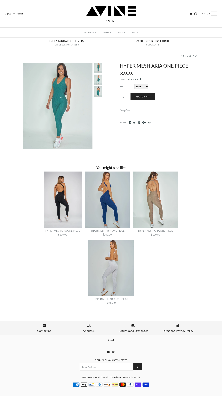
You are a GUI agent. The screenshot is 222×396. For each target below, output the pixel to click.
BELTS (135, 32)
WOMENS (90, 32)
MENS (107, 32)
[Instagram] (195, 14)
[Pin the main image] (139, 122)
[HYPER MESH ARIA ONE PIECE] (57, 64)
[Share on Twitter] (134, 122)
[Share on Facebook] (130, 122)
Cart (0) (206, 13)
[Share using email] (149, 122)
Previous (186, 56)
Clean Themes (116, 377)
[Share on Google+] (144, 122)
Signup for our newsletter (111, 360)
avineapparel (134, 78)
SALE (121, 32)
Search (111, 340)
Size (122, 86)
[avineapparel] (111, 5)
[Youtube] (191, 14)
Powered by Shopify (131, 377)
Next (196, 56)
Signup (8, 14)
